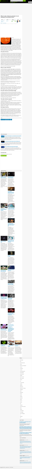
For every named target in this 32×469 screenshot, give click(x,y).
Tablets (21, 409)
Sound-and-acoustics (23, 406)
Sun (11, 119)
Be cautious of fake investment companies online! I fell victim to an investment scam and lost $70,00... (26, 457)
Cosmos (21, 369)
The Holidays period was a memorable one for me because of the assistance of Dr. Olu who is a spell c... (25, 452)
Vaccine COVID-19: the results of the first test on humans (11, 241)
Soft (20, 403)
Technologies (22, 410)
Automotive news (22, 362)
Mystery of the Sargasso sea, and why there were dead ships (13, 135)
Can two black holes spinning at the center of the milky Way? (11, 314)
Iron (20, 381)
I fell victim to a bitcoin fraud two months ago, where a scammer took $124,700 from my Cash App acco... (25, 442)
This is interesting (3, 119)
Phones (21, 393)
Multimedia (21, 386)
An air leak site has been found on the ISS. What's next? (12, 141)
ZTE (20, 417)
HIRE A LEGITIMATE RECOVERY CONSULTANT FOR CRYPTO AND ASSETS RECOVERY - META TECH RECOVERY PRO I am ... (25, 447)
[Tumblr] (17, 22)
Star (7, 119)
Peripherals (21, 392)
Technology (21, 412)
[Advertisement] (16, 8)
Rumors (21, 400)
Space (9, 119)
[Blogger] (18, 21)
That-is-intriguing (22, 413)
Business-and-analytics (23, 365)
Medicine (21, 385)
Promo (21, 395)
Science (21, 402)
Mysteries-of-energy (22, 388)
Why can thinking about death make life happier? (11, 146)
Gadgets (21, 375)
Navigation (21, 389)
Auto (20, 361)
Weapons (21, 416)
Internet (21, 379)
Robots (21, 399)
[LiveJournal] (19, 21)
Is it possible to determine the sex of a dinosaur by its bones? (11, 192)
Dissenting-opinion (22, 371)
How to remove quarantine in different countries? (4, 209)
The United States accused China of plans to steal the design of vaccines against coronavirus (11, 329)
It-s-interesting (22, 382)
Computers (21, 368)
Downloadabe (22, 372)
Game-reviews (22, 378)
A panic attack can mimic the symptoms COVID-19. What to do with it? (4, 297)
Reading (21, 396)
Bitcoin (21, 364)
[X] (17, 21)
